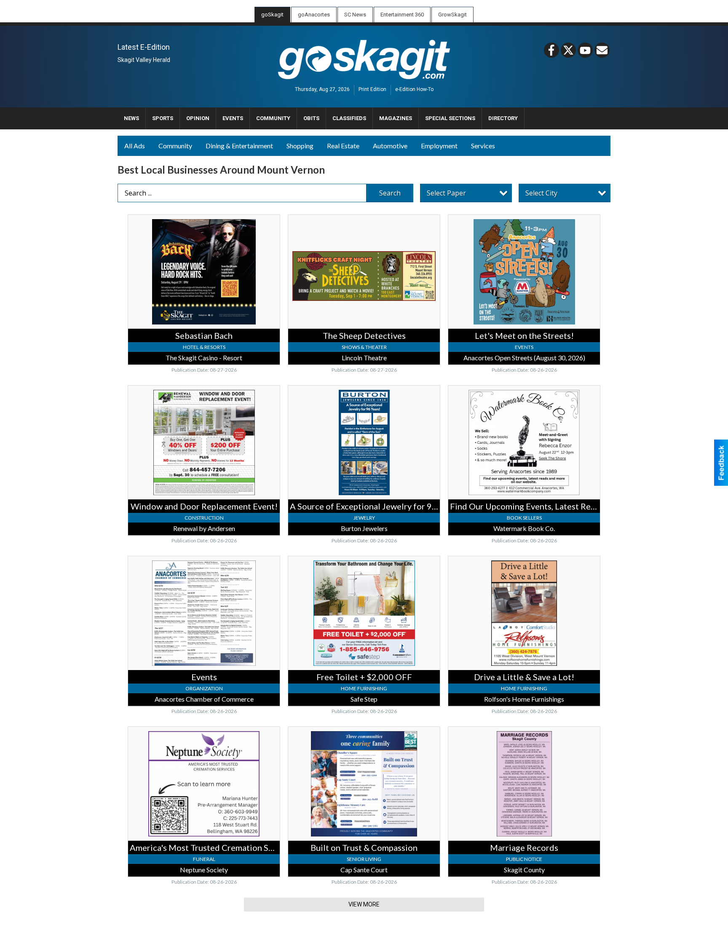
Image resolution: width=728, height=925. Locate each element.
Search (390, 193)
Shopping (299, 146)
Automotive (390, 146)
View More (364, 904)
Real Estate (343, 146)
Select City (541, 193)
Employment (439, 146)
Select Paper (446, 193)
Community (175, 146)
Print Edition (372, 90)
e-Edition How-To (414, 90)
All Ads (134, 146)
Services (483, 146)
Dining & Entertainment (239, 146)
